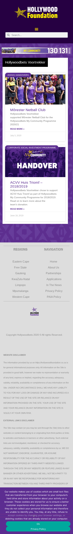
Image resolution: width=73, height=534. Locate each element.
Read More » (17, 129)
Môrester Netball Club (27, 110)
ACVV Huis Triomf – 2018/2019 (26, 184)
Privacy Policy (38, 529)
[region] (36, 50)
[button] (36, 29)
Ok (38, 524)
